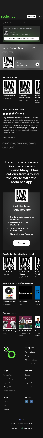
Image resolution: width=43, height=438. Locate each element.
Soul (11, 53)
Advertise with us (31, 360)
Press (27, 356)
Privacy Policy (8, 379)
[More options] (39, 48)
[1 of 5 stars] (4, 113)
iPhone (6, 402)
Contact (27, 375)
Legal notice (8, 383)
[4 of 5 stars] (13, 113)
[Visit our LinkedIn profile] (27, 401)
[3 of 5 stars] (10, 113)
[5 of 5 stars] (16, 113)
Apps (26, 379)
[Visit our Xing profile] (31, 401)
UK (23, 420)
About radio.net (30, 352)
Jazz (5, 53)
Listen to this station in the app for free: (18, 28)
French (6, 143)
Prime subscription (31, 387)
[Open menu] (40, 16)
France (32, 143)
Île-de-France (22, 143)
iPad (5, 406)
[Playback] (37, 64)
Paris (13, 143)
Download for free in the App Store (21, 39)
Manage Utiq (8, 387)
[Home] (3, 23)
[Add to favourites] (33, 48)
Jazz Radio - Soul (22, 65)
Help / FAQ (28, 383)
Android (6, 409)
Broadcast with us (31, 364)
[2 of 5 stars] (7, 113)
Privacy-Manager (9, 391)
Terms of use (8, 375)
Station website (8, 138)
